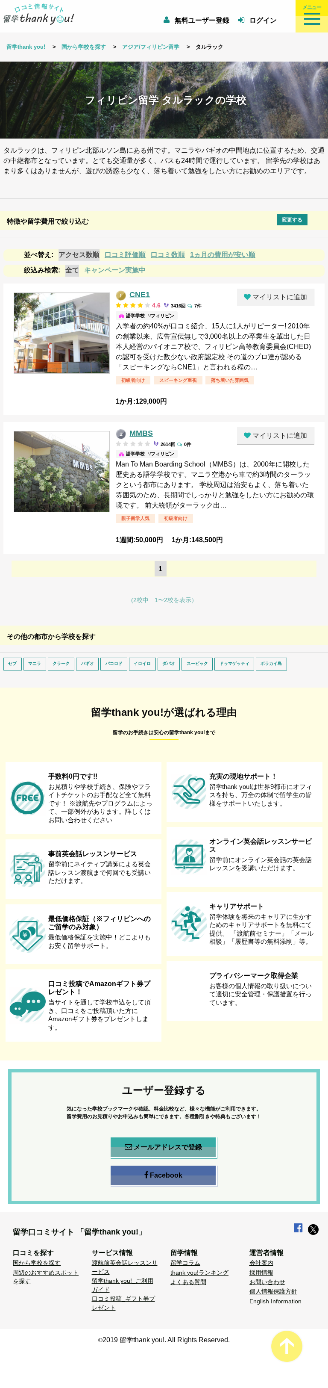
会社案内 (261, 1262)
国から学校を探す (84, 47)
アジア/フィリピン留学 (150, 47)
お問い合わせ (267, 1282)
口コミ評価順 (125, 254)
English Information (275, 1301)
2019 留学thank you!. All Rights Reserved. (166, 1340)
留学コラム (185, 1262)
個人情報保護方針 (273, 1291)
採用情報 (261, 1272)
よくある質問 (188, 1282)
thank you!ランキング (199, 1272)
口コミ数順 (168, 254)
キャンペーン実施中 (115, 270)
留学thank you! (25, 47)
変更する (292, 220)
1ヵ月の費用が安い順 (222, 254)
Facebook (166, 1175)
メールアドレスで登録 (168, 1147)
